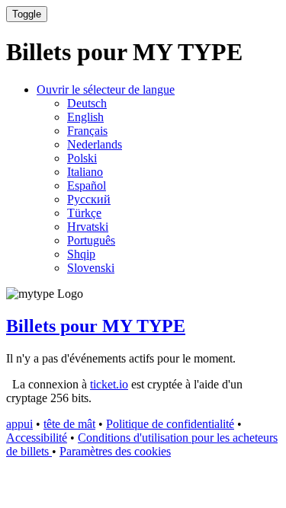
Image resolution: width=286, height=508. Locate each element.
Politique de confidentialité (170, 423)
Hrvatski (87, 226)
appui (19, 423)
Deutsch (87, 103)
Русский (89, 199)
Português (91, 240)
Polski (82, 158)
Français (87, 130)
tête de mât (69, 423)
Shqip (81, 254)
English (85, 116)
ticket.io (109, 384)
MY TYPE (95, 326)
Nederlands (94, 144)
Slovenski (90, 267)
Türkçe (84, 212)
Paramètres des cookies (115, 451)
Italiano (85, 171)
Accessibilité (36, 437)
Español (86, 185)
